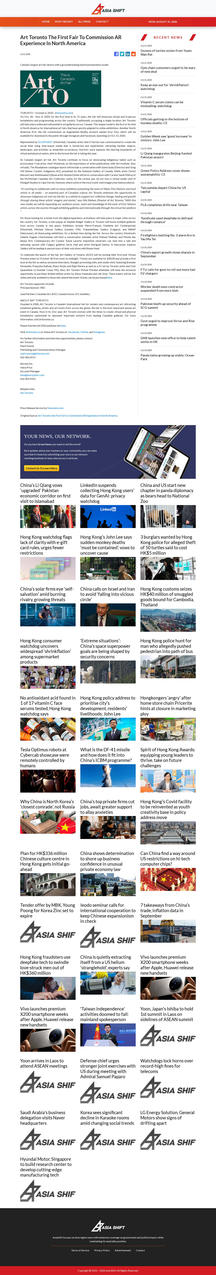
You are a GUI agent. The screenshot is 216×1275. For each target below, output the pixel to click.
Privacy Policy (102, 1250)
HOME (46, 21)
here (109, 277)
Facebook (73, 331)
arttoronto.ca (33, 331)
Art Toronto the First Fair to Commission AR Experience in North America (78, 415)
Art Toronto (26, 392)
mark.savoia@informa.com (34, 353)
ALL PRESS (84, 21)
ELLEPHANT (45, 141)
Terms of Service (80, 1250)
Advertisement (123, 1250)
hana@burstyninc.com (32, 374)
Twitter (84, 331)
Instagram (99, 331)
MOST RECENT (64, 21)
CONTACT (102, 21)
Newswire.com (64, 112)
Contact (140, 1250)
